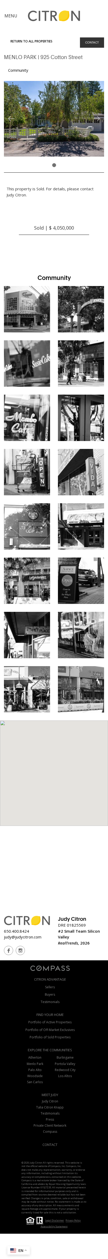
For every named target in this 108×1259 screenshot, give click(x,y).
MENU (10, 16)
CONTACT (92, 42)
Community (18, 70)
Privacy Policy (73, 1220)
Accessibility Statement (54, 1226)
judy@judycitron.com (22, 937)
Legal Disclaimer (54, 1220)
